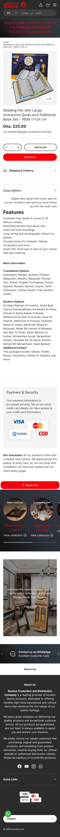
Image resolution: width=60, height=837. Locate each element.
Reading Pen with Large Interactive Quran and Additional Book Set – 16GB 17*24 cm (28, 45)
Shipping (22, 131)
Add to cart (40, 147)
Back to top (30, 669)
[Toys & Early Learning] (42, 509)
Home (5, 42)
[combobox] (30, 12)
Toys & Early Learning (41, 528)
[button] (47, 4)
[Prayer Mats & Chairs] (15, 509)
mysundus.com (17, 829)
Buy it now (30, 157)
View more (30, 606)
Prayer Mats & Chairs (15, 528)
